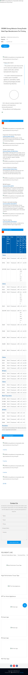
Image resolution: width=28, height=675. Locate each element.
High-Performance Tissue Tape (10, 575)
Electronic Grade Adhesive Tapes (9, 555)
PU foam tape (5, 617)
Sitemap (21, 672)
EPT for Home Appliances (8, 596)
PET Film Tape (5, 658)
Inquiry (5, 46)
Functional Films (21, 555)
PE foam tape (5, 638)
